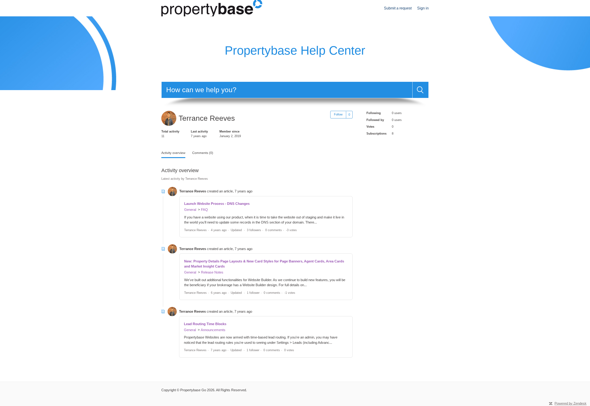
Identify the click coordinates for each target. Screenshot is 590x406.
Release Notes (212, 272)
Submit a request (398, 8)
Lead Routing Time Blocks (205, 324)
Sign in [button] (423, 8)
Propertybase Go (193, 390)
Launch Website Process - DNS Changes (217, 204)
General (190, 210)
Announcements (213, 330)
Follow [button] (338, 114)
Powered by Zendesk (571, 403)
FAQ (204, 210)
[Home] (211, 8)
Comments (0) (202, 153)
